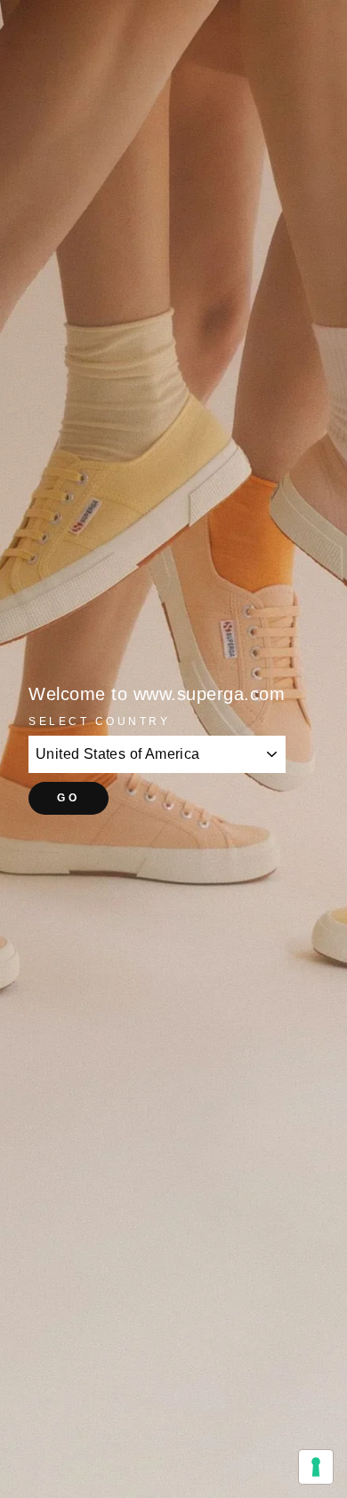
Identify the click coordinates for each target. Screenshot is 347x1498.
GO (68, 798)
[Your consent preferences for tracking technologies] (316, 1467)
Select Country (99, 721)
